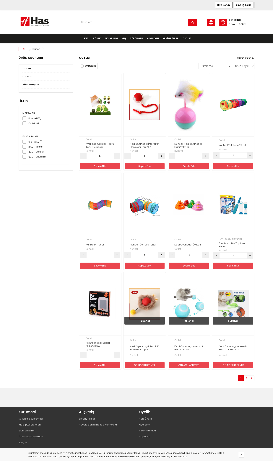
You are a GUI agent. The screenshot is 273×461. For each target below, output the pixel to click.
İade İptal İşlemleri (30, 424)
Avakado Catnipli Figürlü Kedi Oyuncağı (100, 145)
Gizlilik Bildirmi (27, 430)
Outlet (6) (33, 123)
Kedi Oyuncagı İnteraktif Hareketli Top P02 (144, 145)
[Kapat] (241, 454)
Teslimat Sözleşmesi (31, 436)
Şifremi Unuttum (148, 430)
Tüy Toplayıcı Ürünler (230, 238)
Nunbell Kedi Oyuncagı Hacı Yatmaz (188, 145)
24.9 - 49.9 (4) (36, 146)
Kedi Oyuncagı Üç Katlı (187, 244)
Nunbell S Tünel (95, 244)
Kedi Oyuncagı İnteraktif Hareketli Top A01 (233, 348)
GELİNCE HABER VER (144, 365)
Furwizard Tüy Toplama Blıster (232, 245)
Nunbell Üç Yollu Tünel (143, 244)
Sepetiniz (144, 436)
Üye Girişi (144, 424)
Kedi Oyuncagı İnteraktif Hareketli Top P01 (144, 348)
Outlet (36, 49)
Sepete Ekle (100, 166)
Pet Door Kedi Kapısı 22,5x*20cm (98, 344)
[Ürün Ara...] (192, 22)
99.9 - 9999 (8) (37, 156)
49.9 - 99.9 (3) (36, 151)
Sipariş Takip (243, 5)
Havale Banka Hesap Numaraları (98, 424)
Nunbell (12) (34, 118)
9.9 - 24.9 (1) (35, 141)
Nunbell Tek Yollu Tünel (232, 145)
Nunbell (90, 151)
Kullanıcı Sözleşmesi (31, 418)
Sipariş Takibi (87, 418)
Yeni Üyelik (145, 418)
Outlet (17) (28, 76)
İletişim (23, 442)
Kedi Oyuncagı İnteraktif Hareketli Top (188, 348)
